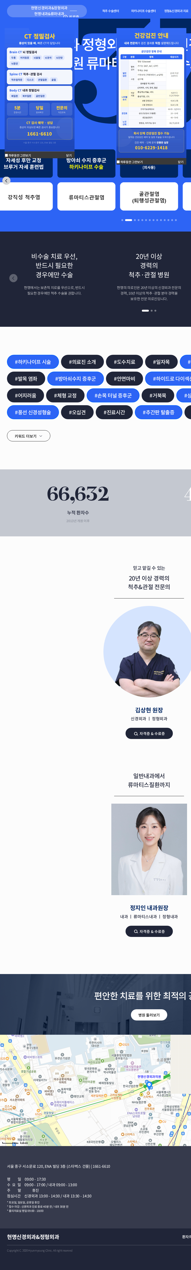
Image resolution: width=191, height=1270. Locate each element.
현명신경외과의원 (149, 1076)
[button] (6, 180)
